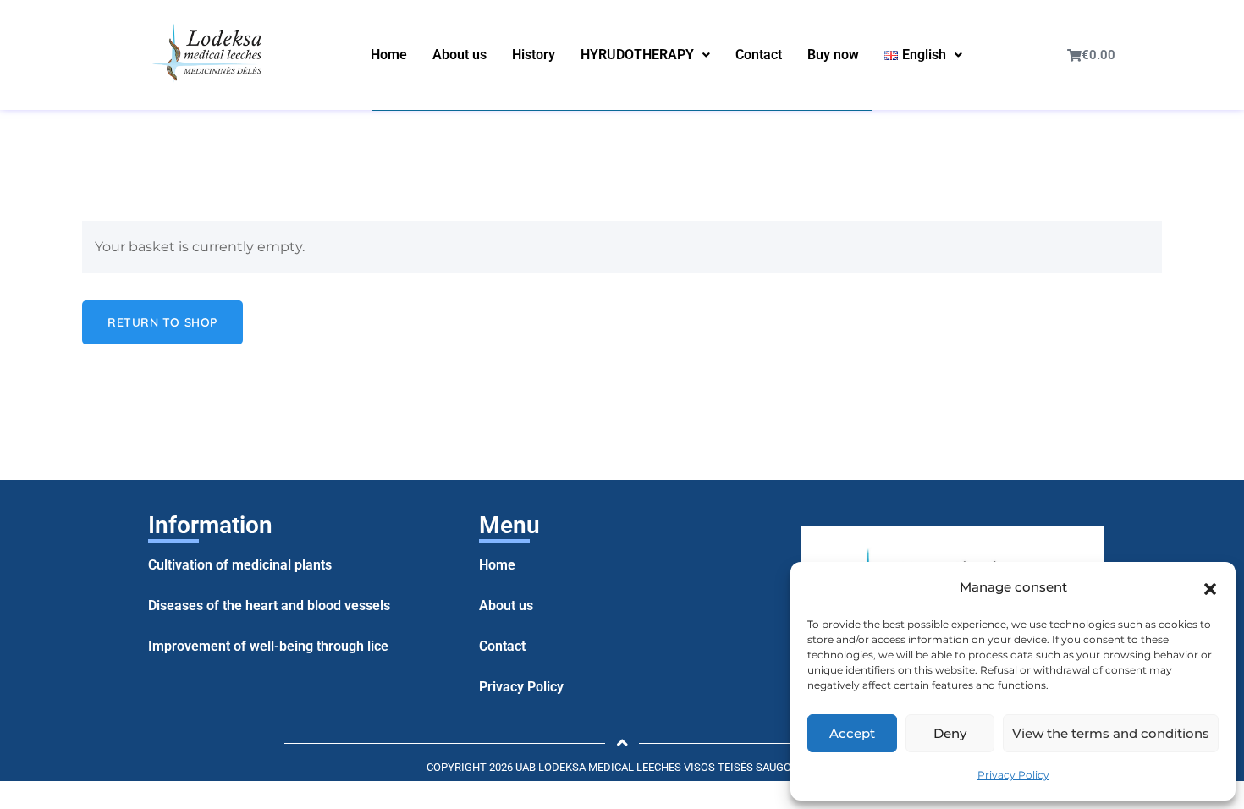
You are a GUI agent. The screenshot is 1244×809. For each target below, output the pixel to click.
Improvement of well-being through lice (268, 646)
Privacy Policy (1013, 774)
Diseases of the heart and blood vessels (269, 605)
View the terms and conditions (1110, 733)
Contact (758, 55)
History (533, 55)
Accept (852, 733)
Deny (949, 733)
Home (389, 55)
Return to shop (162, 322)
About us (459, 55)
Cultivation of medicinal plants (240, 565)
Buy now (833, 55)
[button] (1210, 587)
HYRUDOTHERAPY (637, 55)
